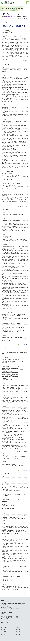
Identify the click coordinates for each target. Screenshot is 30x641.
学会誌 (4, 634)
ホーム (4, 625)
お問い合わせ (18, 631)
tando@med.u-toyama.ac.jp (10, 618)
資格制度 (4, 632)
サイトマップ (18, 634)
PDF (19, 30)
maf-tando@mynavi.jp (9, 609)
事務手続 (18, 625)
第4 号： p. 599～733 (8, 26)
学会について (5, 629)
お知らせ (4, 627)
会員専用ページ (10, 16)
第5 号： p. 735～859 (21, 26)
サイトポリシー (19, 629)
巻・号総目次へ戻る (24, 18)
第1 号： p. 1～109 (7, 25)
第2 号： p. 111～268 (21, 25)
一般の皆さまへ (19, 627)
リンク (17, 632)
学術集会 (4, 631)
